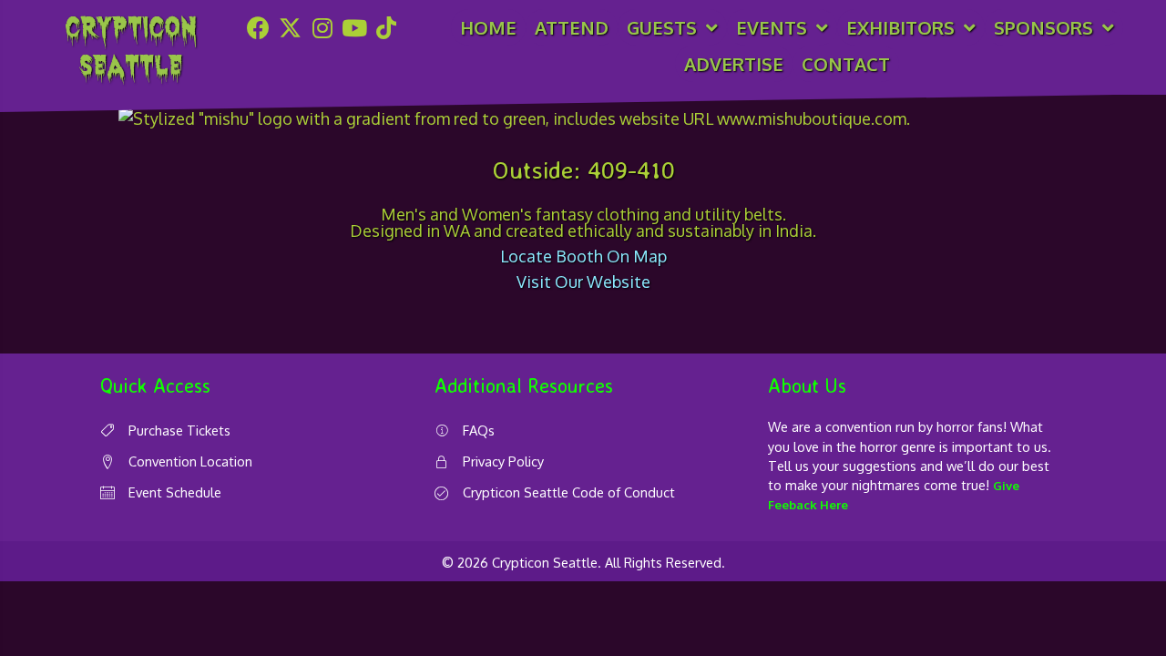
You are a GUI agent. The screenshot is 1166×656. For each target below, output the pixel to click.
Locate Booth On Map (583, 256)
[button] (258, 27)
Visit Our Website (583, 282)
